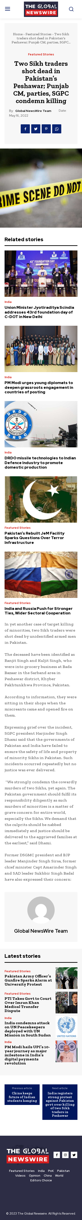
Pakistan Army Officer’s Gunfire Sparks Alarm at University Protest (28, 980)
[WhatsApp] (56, 128)
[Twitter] (35, 128)
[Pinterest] (46, 128)
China (48, 1176)
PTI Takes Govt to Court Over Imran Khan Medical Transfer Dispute (28, 1004)
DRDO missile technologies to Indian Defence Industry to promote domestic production (40, 462)
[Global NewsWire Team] (41, 910)
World (59, 1176)
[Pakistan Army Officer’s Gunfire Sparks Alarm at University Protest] (66, 978)
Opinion (34, 1176)
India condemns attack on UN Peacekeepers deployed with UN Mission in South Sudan (28, 1029)
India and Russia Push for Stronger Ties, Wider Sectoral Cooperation (39, 611)
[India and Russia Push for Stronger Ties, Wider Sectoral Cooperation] (41, 575)
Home (18, 34)
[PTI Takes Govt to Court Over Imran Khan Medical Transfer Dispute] (66, 1002)
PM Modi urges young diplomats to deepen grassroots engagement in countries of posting (39, 387)
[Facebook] (25, 128)
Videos (20, 1176)
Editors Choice (41, 1180)
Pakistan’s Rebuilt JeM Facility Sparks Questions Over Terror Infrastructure (34, 538)
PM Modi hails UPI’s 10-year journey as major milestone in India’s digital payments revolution (27, 1055)
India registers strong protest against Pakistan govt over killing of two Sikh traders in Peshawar (59, 1104)
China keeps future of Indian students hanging (22, 1097)
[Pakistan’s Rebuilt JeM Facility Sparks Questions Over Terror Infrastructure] (41, 499)
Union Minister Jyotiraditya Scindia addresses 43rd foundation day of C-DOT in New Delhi (39, 312)
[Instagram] (65, 1155)
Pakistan (63, 1171)
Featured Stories (38, 34)
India (8, 301)
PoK (51, 1171)
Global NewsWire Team (33, 111)
